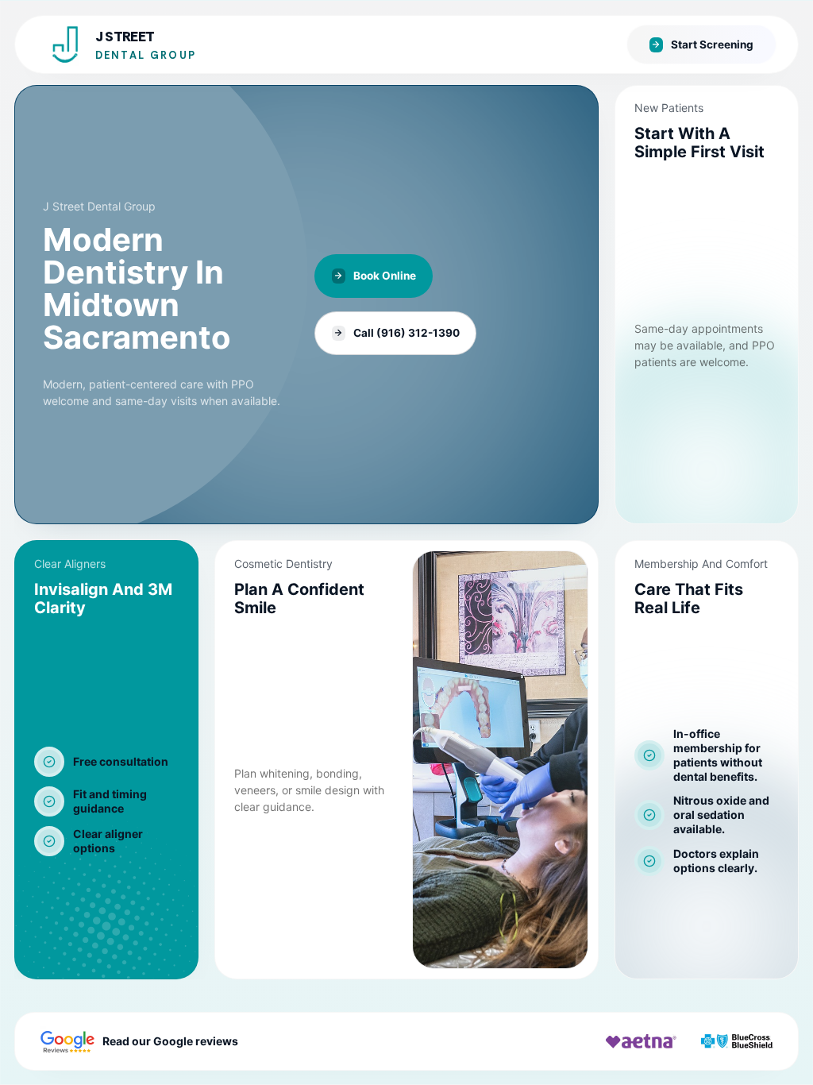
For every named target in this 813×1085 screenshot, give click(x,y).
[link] (306, 304)
